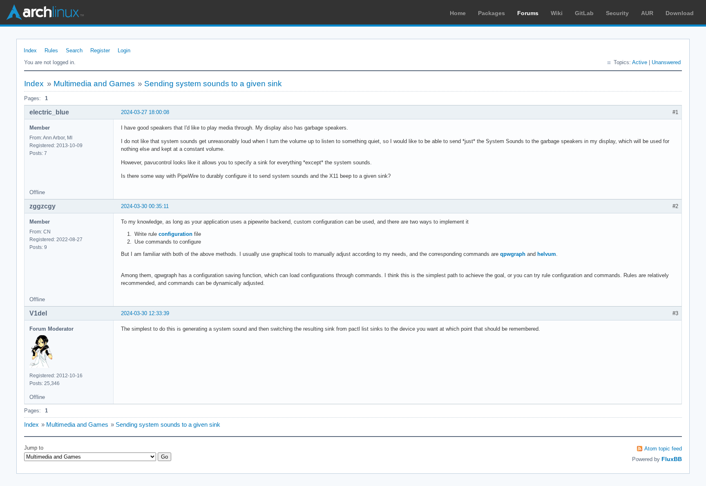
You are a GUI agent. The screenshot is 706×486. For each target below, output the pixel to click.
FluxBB (671, 459)
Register (100, 50)
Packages (491, 13)
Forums (527, 13)
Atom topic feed (663, 449)
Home (458, 13)
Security (617, 13)
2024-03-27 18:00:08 (145, 112)
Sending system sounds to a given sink (213, 83)
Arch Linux (45, 12)
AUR (647, 13)
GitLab (584, 13)
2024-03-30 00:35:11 (145, 206)
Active (639, 62)
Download (680, 13)
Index (30, 50)
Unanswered (666, 62)
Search (74, 50)
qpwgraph (512, 254)
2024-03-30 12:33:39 (145, 313)
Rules (51, 50)
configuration (175, 234)
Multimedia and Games (94, 83)
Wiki (557, 13)
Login (124, 50)
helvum (546, 254)
